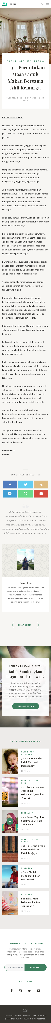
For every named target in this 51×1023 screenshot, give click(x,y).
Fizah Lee (17, 98)
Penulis (26, 1016)
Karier (18, 1016)
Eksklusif (16, 61)
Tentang (9, 1016)
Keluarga (35, 61)
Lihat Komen (25, 625)
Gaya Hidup (27, 752)
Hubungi (42, 1016)
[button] (42, 4)
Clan (34, 1016)
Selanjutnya (25, 706)
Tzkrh (13, 4)
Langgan (35, 967)
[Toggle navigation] (46, 4)
